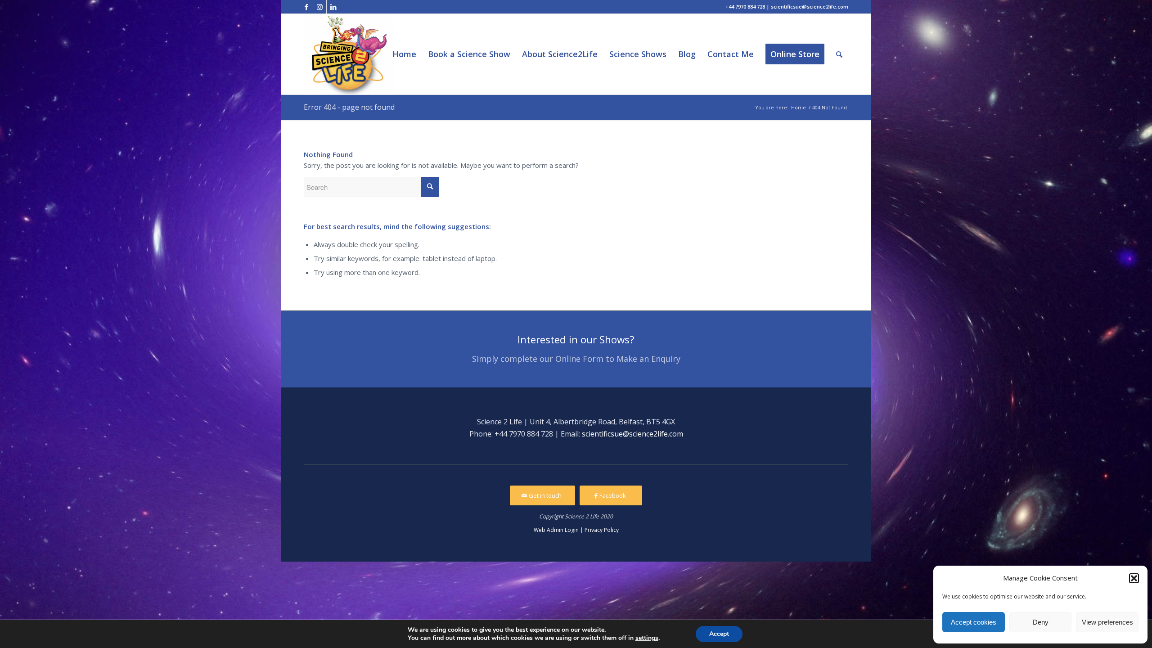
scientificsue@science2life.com (632, 434)
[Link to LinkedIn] (333, 7)
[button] (1134, 578)
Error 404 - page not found (349, 107)
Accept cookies (973, 622)
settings (646, 638)
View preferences (1107, 622)
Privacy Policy (602, 530)
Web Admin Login (556, 530)
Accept (719, 634)
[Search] (839, 54)
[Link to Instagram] (319, 7)
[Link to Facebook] (306, 7)
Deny (1040, 622)
